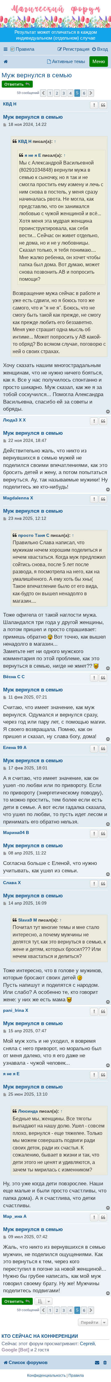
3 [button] (64, 93)
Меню (98, 61)
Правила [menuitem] (25, 49)
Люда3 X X (14, 419)
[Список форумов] (55, 14)
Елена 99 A (15, 747)
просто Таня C (33, 535)
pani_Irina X (15, 1010)
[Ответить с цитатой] (103, 105)
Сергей (87, 1343)
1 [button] (50, 93)
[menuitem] (100, 49)
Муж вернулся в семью (37, 75)
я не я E (33, 155)
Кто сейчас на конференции (40, 1336)
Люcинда (28, 1111)
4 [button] (70, 93)
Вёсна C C (14, 676)
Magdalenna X (18, 497)
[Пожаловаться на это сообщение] (94, 105)
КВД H (9, 103)
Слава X (12, 882)
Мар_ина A (15, 1216)
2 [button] (57, 93)
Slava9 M (27, 920)
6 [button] (84, 93)
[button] (43, 93)
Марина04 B (16, 832)
